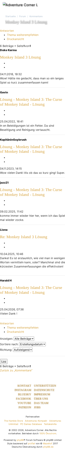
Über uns (41, 398)
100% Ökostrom (47, 433)
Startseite (10, 16)
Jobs (37, 407)
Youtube (24, 403)
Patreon (25, 407)
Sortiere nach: (9, 344)
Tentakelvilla (50, 424)
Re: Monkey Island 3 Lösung (23, 237)
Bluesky (24, 394)
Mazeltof (47, 443)
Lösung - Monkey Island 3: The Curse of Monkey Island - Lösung (31, 102)
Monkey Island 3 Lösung (20, 57)
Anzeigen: (7, 338)
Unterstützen (45, 385)
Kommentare (35, 16)
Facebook (23, 398)
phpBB (20, 440)
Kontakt (24, 385)
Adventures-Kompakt (36, 421)
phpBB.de (48, 447)
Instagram (23, 390)
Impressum (42, 394)
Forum (22, 16)
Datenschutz (44, 390)
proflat (31, 443)
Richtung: (6, 349)
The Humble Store (13, 421)
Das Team (41, 403)
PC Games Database (31, 424)
